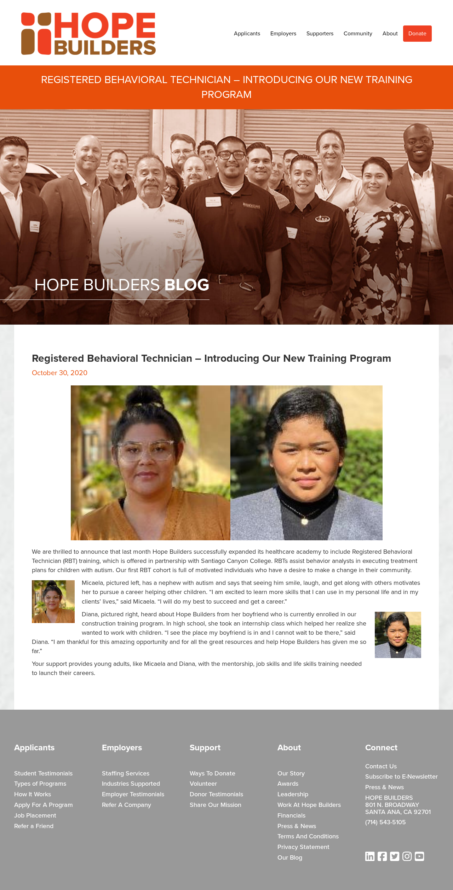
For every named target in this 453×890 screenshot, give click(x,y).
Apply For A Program (43, 805)
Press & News (296, 826)
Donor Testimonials (216, 794)
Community (358, 33)
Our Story (291, 773)
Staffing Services (125, 773)
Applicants (247, 33)
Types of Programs (40, 784)
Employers (283, 33)
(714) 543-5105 (385, 822)
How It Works (32, 794)
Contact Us (381, 766)
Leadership (292, 794)
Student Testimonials (43, 773)
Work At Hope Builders (309, 805)
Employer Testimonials (133, 794)
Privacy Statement (303, 847)
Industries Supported (131, 784)
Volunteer (203, 784)
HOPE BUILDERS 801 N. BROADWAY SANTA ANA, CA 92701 (398, 805)
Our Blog (289, 858)
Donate (417, 33)
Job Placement (35, 816)
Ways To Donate (212, 773)
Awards (287, 784)
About (390, 33)
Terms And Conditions (308, 836)
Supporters (319, 33)
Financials (291, 816)
